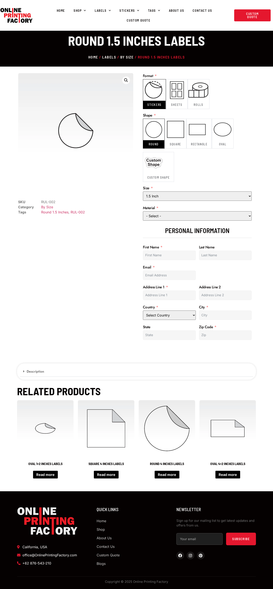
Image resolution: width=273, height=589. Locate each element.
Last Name (207, 247)
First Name (151, 247)
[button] (126, 80)
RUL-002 (78, 212)
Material (149, 208)
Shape (147, 115)
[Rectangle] (197, 129)
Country (149, 307)
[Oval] (222, 129)
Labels (101, 10)
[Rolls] (198, 90)
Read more (45, 474)
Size (146, 188)
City (202, 307)
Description (35, 371)
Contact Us (202, 10)
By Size (127, 57)
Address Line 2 (210, 287)
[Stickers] (153, 90)
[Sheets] (176, 90)
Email (147, 267)
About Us (176, 10)
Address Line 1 (153, 287)
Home (61, 10)
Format (148, 76)
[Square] (175, 129)
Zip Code (206, 327)
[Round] (153, 129)
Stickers (127, 10)
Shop (78, 10)
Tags (152, 10)
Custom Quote (138, 20)
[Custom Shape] (153, 162)
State (146, 327)
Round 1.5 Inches (54, 212)
